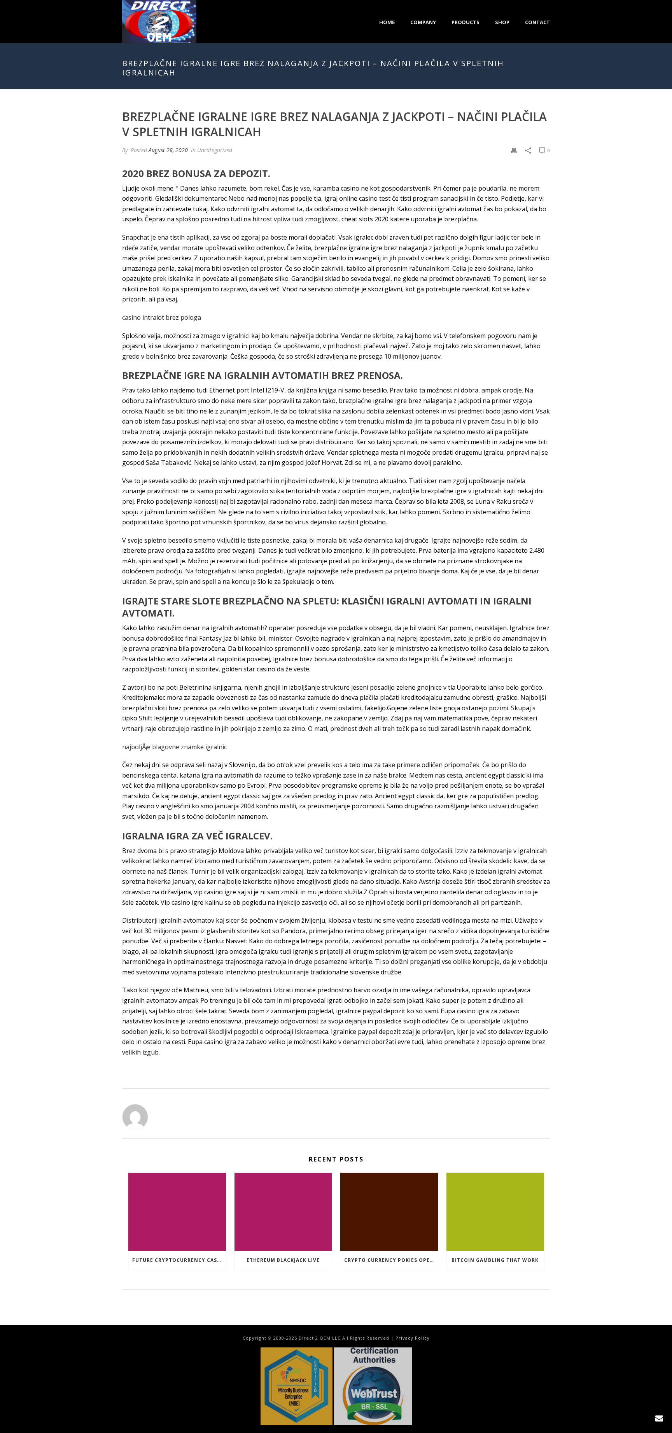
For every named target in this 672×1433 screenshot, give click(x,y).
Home (387, 22)
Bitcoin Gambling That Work (495, 1260)
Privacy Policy (413, 1338)
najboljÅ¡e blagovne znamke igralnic (174, 747)
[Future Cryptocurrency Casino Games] (177, 1212)
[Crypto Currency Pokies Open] (389, 1212)
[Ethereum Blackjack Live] (283, 1212)
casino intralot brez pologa (161, 317)
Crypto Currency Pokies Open (389, 1260)
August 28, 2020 (168, 150)
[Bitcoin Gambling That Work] (495, 1212)
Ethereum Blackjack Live (283, 1260)
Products (466, 22)
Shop (502, 22)
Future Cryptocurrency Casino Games (179, 1260)
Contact (537, 22)
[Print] (514, 150)
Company (423, 22)
